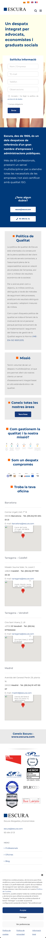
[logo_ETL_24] (13, 756)
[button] (42, 875)
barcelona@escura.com (23, 523)
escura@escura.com (13, 828)
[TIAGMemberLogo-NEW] (14, 772)
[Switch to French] (36, 2)
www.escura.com (23, 736)
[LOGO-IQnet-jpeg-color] (12, 782)
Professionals (11, 848)
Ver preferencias (23, 924)
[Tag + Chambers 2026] (32, 752)
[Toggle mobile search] (35, 10)
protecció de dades (15, 99)
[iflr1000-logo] (31, 786)
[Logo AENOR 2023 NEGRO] (33, 769)
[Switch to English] (32, 2)
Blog (7, 861)
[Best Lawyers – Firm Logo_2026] (31, 799)
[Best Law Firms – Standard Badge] (12, 794)
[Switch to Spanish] (28, 2)
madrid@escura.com (22, 693)
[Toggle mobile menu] (40, 10)
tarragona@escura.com (23, 578)
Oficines (9, 854)
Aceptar (23, 910)
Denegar (23, 917)
